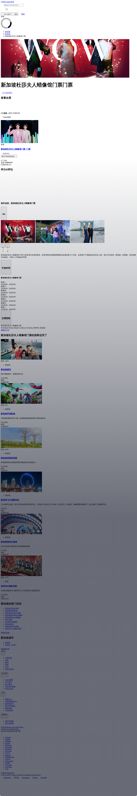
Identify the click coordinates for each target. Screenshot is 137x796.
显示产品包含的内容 (8, 156)
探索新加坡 (5, 633)
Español (8, 749)
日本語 (7, 759)
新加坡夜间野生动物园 (13, 615)
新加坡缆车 (9, 624)
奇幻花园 (8, 620)
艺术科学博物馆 (11, 622)
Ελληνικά (8, 747)
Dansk (7, 743)
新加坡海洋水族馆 (12, 626)
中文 (7, 769)
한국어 (7, 753)
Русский (8, 765)
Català (7, 739)
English (8, 737)
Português (9, 761)
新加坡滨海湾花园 (12, 608)
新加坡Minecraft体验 (13, 617)
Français (8, 751)
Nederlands (9, 757)
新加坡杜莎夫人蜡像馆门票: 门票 (16, 149)
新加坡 (7, 643)
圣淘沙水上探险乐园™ (13, 629)
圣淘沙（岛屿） (11, 645)
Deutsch (8, 745)
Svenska (8, 767)
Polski (7, 763)
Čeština (8, 741)
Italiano (8, 755)
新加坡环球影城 (11, 611)
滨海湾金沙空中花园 (13, 613)
